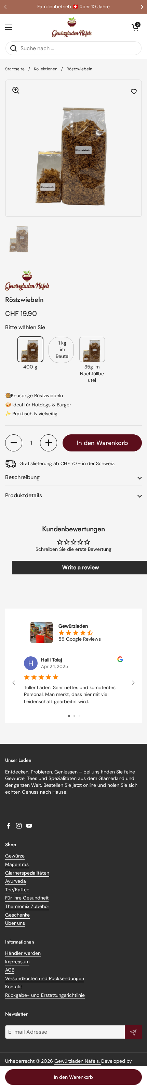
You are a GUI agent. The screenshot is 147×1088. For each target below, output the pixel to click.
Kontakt (13, 987)
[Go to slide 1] (69, 716)
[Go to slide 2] (74, 716)
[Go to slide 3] (79, 715)
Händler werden (23, 953)
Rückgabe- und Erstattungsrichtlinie (45, 995)
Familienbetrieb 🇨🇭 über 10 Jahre (73, 6)
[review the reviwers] (120, 660)
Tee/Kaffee (17, 890)
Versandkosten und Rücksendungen (44, 978)
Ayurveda (15, 881)
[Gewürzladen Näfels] (72, 27)
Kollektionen (45, 69)
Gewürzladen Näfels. (77, 1061)
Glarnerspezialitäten (27, 873)
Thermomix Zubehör (27, 906)
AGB (9, 970)
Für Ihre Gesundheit (27, 898)
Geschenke (17, 915)
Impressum (17, 962)
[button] (135, 27)
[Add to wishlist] (134, 92)
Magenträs (17, 864)
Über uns (15, 923)
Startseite (15, 69)
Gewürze (15, 856)
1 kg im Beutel (62, 349)
